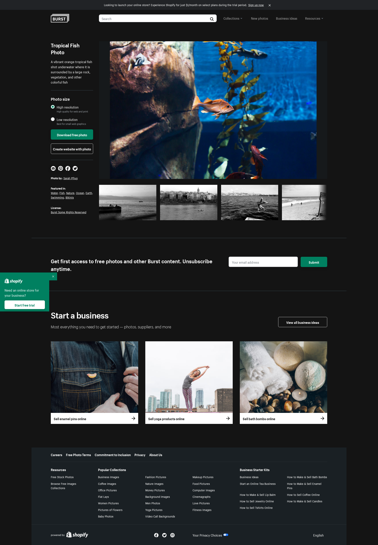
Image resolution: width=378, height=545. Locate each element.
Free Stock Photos (62, 477)
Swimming (57, 197)
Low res (144, 216)
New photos (259, 17)
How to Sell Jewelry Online (257, 501)
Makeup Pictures (203, 477)
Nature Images (154, 483)
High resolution (68, 107)
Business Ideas (249, 477)
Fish (62, 193)
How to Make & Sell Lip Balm (258, 494)
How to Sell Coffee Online (303, 494)
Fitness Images (202, 509)
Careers (56, 454)
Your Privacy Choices (207, 534)
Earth (89, 193)
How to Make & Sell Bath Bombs (307, 477)
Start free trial (25, 304)
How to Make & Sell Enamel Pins (304, 485)
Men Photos (152, 503)
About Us (155, 454)
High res (129, 216)
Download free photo (72, 134)
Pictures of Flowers (110, 509)
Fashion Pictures (155, 477)
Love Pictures (201, 503)
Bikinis (70, 197)
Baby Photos (105, 516)
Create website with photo (72, 148)
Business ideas (286, 17)
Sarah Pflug (70, 178)
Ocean (80, 193)
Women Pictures (108, 503)
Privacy (139, 454)
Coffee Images (107, 483)
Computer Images (204, 490)
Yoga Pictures (153, 509)
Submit (314, 261)
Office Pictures (107, 490)
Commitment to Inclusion (113, 454)
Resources (312, 17)
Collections (231, 17)
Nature (70, 193)
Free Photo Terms (78, 454)
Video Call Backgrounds (160, 516)
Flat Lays (103, 496)
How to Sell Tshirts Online (256, 507)
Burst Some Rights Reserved (68, 212)
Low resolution (67, 119)
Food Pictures (201, 483)
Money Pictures (155, 490)
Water (54, 193)
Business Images (108, 477)
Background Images (157, 496)
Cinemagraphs (201, 496)
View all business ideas (302, 322)
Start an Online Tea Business (258, 483)
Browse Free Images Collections (63, 485)
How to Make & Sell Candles (304, 501)
